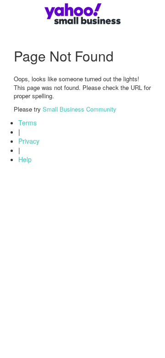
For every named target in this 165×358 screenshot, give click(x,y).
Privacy (28, 140)
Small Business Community (79, 109)
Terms (27, 122)
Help (25, 159)
